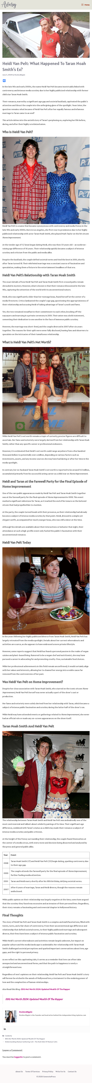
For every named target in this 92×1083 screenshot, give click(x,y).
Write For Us (60, 1071)
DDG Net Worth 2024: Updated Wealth (39, 989)
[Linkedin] (5, 1029)
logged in (18, 1057)
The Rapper (64, 989)
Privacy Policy (47, 1071)
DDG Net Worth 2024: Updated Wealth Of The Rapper (34, 999)
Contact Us (72, 1071)
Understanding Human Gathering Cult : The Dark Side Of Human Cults (31, 1042)
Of (58, 989)
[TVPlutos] (9, 5)
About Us (19, 1071)
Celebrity (8, 1036)
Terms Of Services (32, 1071)
